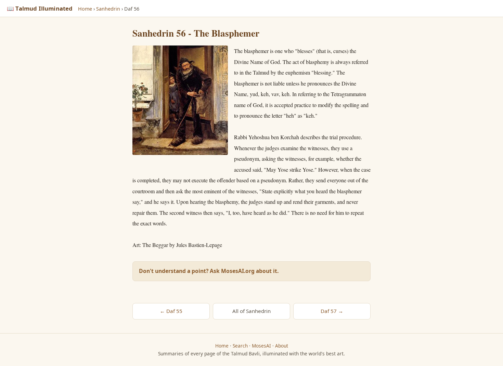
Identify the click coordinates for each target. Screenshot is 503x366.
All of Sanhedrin (251, 311)
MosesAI (261, 345)
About (281, 345)
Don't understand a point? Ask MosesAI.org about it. (209, 271)
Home (85, 8)
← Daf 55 (171, 311)
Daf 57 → (332, 311)
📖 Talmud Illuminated (40, 8)
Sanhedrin (108, 8)
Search (240, 345)
